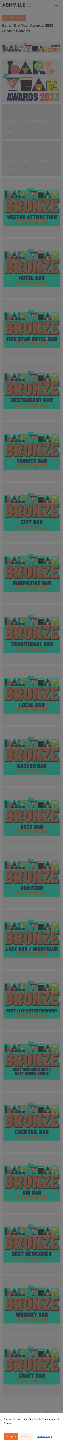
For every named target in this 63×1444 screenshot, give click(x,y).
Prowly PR (39, 1419)
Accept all (11, 1436)
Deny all (26, 1436)
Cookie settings (44, 1436)
